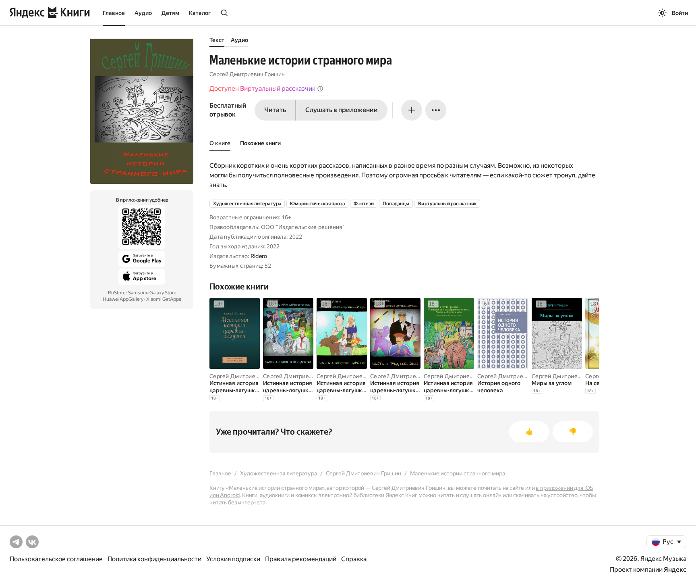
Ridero (259, 256)
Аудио (143, 13)
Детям (170, 13)
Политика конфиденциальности (154, 559)
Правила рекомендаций (300, 559)
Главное (114, 13)
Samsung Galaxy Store (152, 293)
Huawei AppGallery (123, 299)
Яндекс (675, 569)
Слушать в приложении (341, 110)
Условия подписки (233, 559)
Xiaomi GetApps (163, 299)
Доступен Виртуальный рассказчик (262, 88)
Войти (680, 13)
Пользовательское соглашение (56, 559)
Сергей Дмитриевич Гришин (247, 74)
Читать (275, 110)
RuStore (116, 293)
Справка (354, 559)
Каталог (200, 13)
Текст (216, 40)
